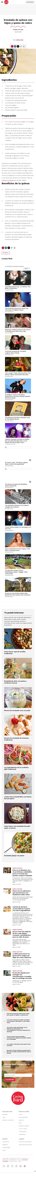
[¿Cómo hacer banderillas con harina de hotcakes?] (18, 784)
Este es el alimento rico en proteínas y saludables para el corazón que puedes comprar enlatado (22, 872)
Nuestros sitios (24, 1111)
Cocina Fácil (18, 31)
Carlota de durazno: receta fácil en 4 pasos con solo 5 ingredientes (21, 908)
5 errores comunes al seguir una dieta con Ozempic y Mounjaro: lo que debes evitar (18, 1021)
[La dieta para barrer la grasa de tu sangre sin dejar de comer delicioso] (7, 954)
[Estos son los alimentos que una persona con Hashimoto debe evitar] (7, 891)
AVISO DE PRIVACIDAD (16, 1084)
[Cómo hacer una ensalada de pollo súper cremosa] (18, 813)
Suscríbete (30, 2)
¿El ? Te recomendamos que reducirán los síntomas (18, 1029)
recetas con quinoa (8, 180)
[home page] (6, 2)
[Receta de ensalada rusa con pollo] (18, 697)
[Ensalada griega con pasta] (18, 842)
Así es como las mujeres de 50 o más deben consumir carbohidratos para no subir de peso (22, 934)
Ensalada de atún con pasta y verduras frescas (15, 682)
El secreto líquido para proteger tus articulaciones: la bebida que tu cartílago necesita (22, 975)
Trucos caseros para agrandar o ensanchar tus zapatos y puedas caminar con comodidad (19, 1038)
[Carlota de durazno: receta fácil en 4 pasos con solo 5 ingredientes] (7, 909)
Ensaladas (19, 40)
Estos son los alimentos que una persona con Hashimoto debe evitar (22, 892)
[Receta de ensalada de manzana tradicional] (18, 725)
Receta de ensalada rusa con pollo (17, 710)
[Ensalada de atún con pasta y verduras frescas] (18, 668)
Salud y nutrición (17, 868)
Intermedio (6, 252)
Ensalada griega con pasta (14, 855)
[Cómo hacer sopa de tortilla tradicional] (18, 638)
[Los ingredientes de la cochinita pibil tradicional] (18, 754)
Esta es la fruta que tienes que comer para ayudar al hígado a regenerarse (18, 1014)
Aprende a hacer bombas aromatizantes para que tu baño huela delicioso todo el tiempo (19, 1052)
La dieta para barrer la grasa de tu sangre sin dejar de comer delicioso (22, 955)
